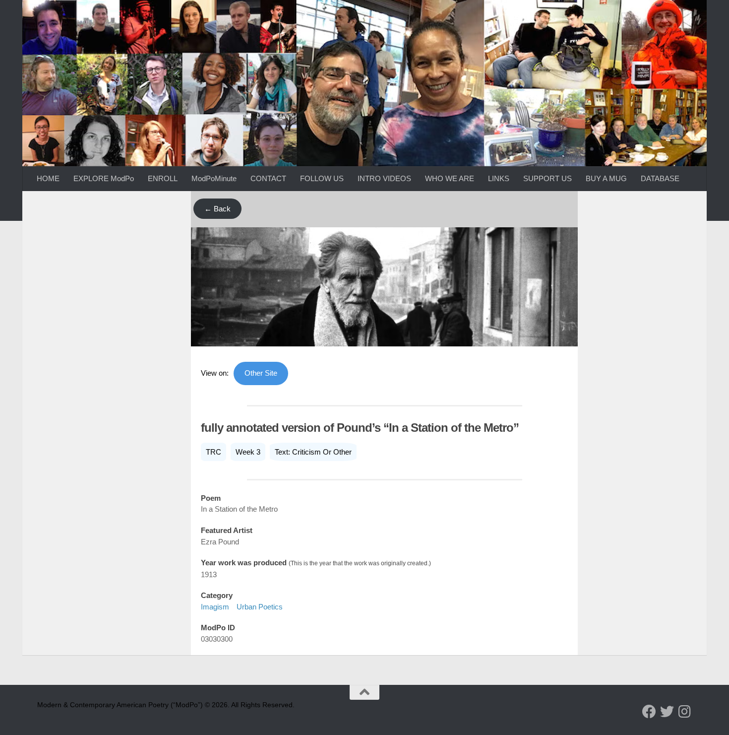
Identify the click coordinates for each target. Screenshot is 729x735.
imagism (215, 606)
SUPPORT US (547, 178)
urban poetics (260, 606)
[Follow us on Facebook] (649, 712)
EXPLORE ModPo (103, 178)
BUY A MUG (606, 178)
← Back (217, 208)
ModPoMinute (214, 178)
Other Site (260, 373)
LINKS (498, 178)
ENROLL (163, 178)
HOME (48, 178)
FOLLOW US (322, 178)
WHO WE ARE (449, 178)
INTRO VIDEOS (384, 178)
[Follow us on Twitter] (667, 712)
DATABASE (660, 178)
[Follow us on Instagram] (685, 712)
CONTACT (268, 178)
